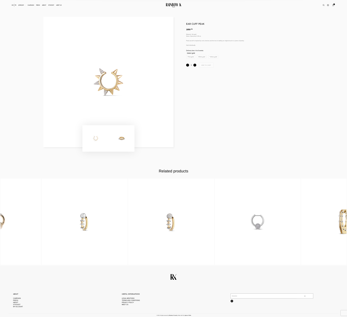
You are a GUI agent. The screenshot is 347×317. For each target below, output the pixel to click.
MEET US (125, 304)
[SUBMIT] (305, 296)
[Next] (162, 82)
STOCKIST (16, 304)
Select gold (191, 53)
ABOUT (15, 302)
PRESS (15, 300)
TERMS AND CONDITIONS (131, 300)
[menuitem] (13, 5)
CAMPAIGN (17, 298)
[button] (191, 56)
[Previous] (55, 82)
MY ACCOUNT (18, 306)
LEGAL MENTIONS (128, 298)
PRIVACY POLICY (128, 302)
